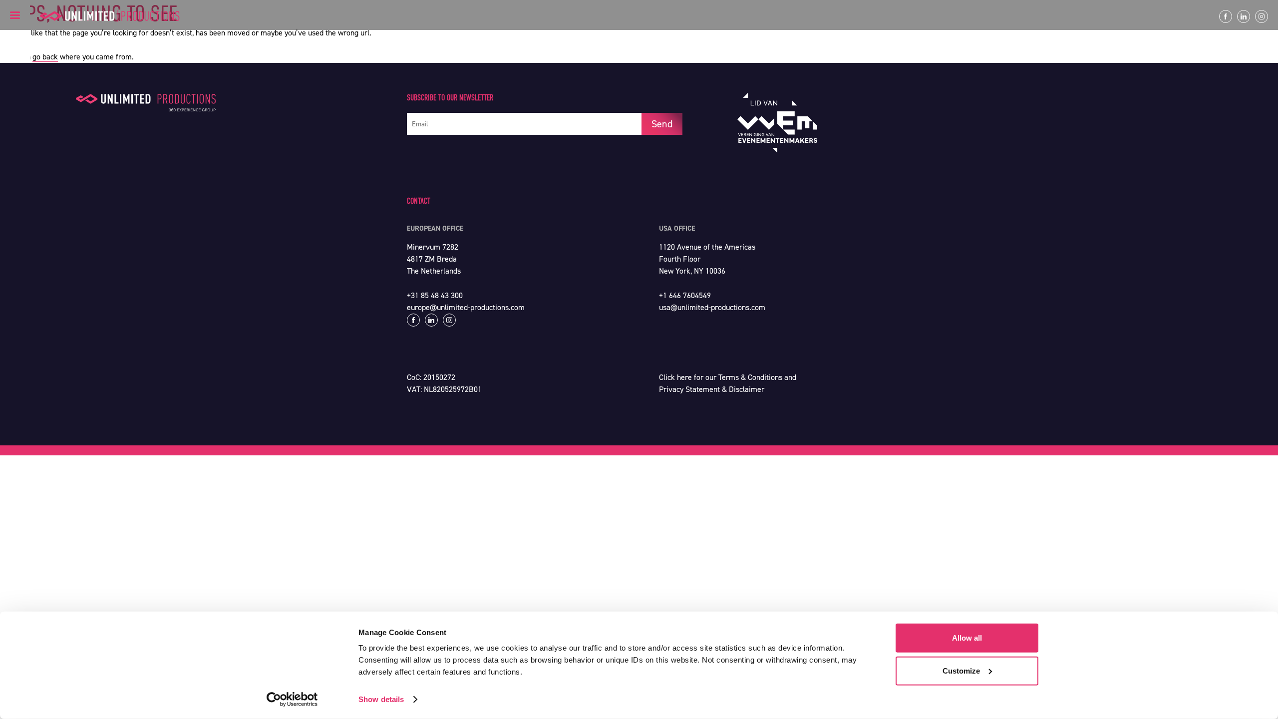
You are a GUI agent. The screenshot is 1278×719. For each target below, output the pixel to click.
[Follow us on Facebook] (1225, 16)
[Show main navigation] (15, 15)
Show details (381, 699)
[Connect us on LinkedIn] (1243, 16)
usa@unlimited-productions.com (712, 307)
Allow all (967, 638)
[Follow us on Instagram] (1261, 16)
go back (45, 56)
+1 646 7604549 (685, 295)
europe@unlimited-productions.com (466, 307)
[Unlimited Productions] (110, 16)
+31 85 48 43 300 (435, 295)
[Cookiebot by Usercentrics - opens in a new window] (292, 699)
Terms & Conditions (750, 377)
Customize (961, 670)
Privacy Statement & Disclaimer (711, 389)
